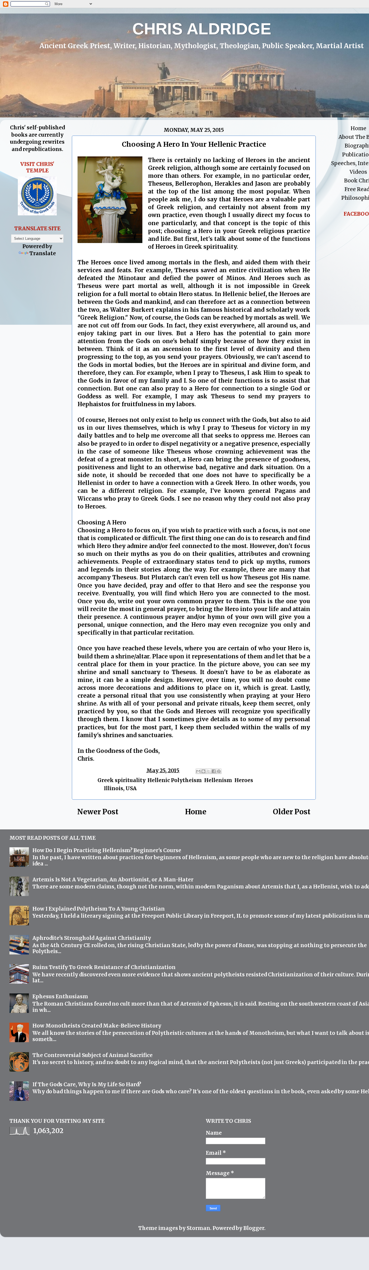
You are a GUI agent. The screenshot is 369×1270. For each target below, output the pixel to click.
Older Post (291, 811)
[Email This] (198, 771)
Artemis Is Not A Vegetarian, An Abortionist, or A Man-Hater (112, 879)
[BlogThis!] (203, 771)
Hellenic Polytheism (174, 780)
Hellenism (218, 780)
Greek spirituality (121, 780)
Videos (358, 172)
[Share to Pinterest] (219, 771)
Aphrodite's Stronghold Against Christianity (91, 938)
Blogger (253, 1228)
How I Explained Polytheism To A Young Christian (98, 908)
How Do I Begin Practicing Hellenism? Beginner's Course (106, 850)
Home (195, 811)
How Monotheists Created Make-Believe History (96, 1025)
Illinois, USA (120, 788)
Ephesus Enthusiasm (60, 996)
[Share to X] (208, 771)
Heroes (243, 780)
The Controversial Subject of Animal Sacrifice (92, 1055)
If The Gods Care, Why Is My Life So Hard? (86, 1084)
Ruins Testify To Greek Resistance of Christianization (104, 967)
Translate (42, 253)
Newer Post (97, 811)
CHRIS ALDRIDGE (201, 29)
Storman (198, 1228)
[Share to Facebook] (213, 771)
